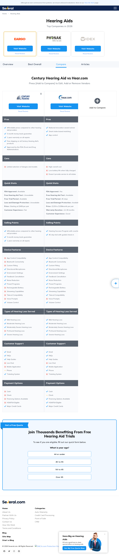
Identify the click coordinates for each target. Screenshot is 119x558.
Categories (40, 508)
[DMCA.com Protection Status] (48, 546)
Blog (4, 533)
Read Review (20, 53)
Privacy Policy (8, 518)
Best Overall (34, 64)
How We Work (8, 525)
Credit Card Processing (44, 515)
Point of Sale (40, 518)
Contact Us (7, 522)
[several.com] (7, 8)
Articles (85, 64)
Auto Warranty (41, 512)
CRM (37, 522)
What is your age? (59, 447)
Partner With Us (9, 515)
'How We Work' (89, 3)
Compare (61, 64)
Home (4, 14)
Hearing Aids (15, 14)
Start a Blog (8, 540)
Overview (8, 64)
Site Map (6, 536)
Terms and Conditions (11, 528)
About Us (6, 512)
